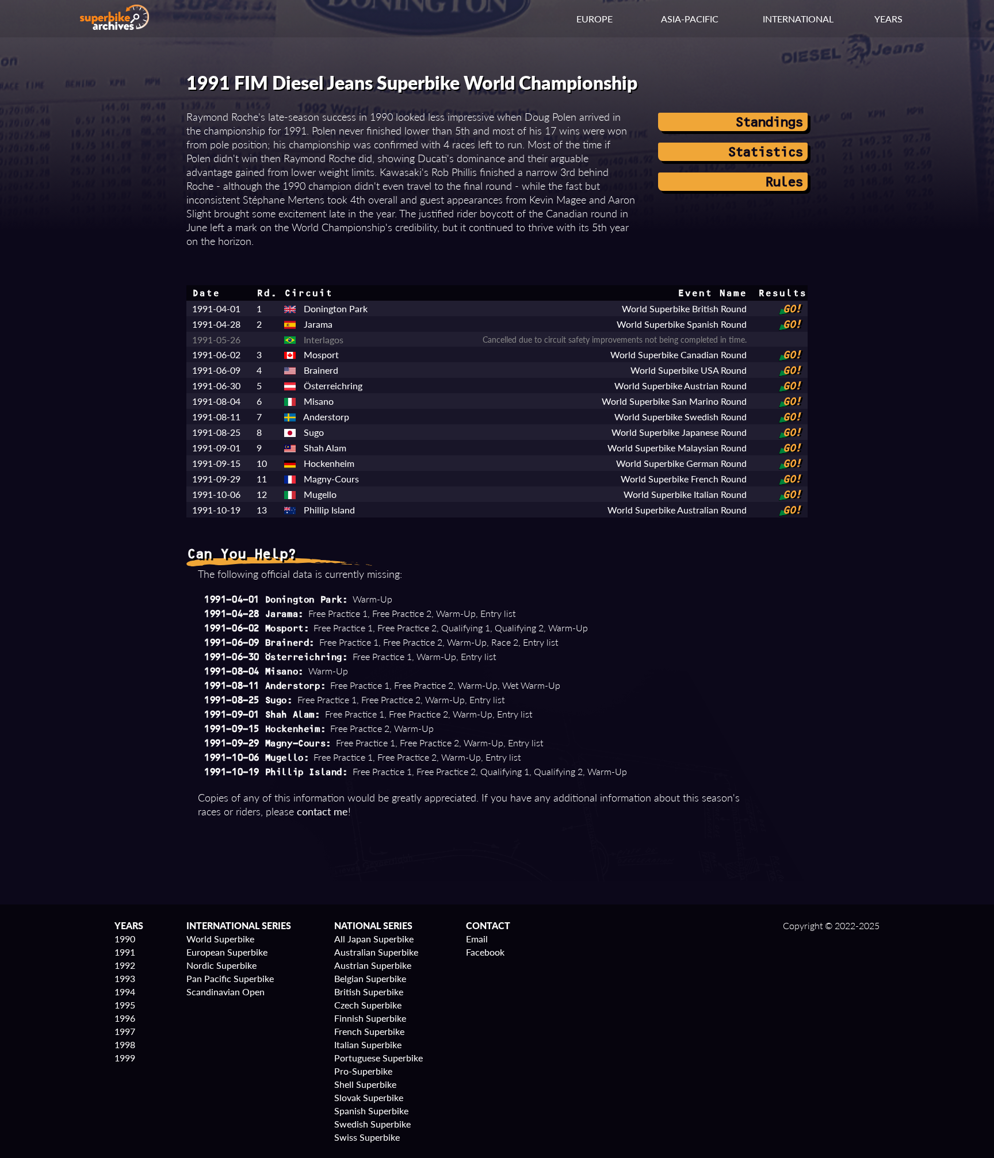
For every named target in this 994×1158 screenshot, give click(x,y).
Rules (783, 181)
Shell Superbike (365, 1084)
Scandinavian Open (225, 991)
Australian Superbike (376, 951)
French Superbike (369, 1031)
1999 (124, 1057)
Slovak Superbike (368, 1097)
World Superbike (220, 938)
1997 (124, 1031)
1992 (124, 965)
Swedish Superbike (372, 1123)
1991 (124, 951)
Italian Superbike (368, 1044)
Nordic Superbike (221, 965)
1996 (124, 1018)
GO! (791, 309)
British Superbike (368, 991)
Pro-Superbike (363, 1071)
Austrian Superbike (372, 965)
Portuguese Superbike (378, 1057)
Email (477, 938)
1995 (124, 1004)
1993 (124, 978)
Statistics (764, 151)
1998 (124, 1044)
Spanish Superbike (371, 1110)
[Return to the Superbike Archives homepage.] (114, 26)
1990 (124, 938)
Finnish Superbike (370, 1018)
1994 (124, 991)
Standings (768, 121)
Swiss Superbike (367, 1137)
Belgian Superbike (370, 978)
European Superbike (226, 951)
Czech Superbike (368, 1004)
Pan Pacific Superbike (230, 978)
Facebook (485, 951)
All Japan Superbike (374, 938)
